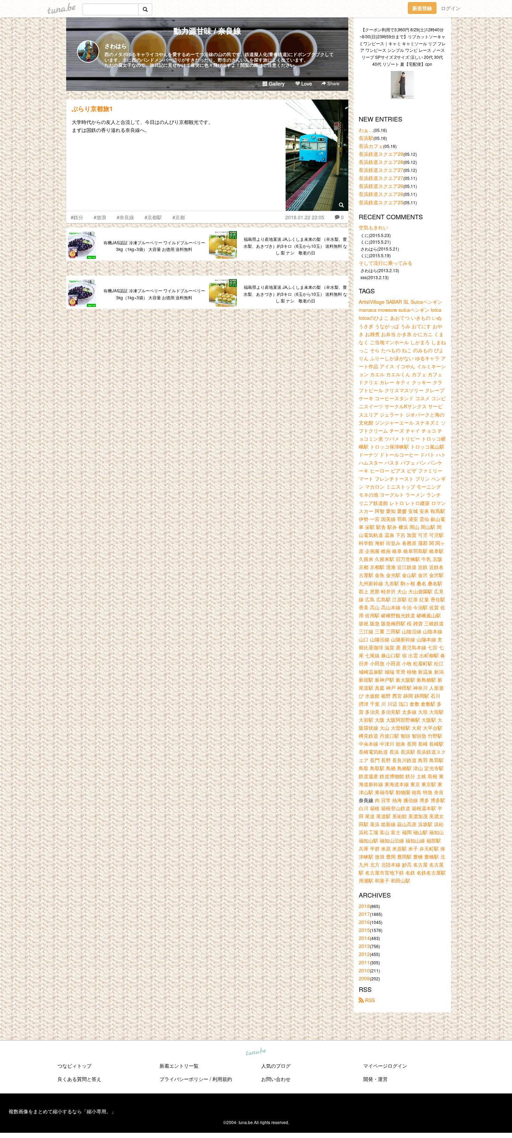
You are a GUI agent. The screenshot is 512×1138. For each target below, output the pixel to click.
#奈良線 (125, 217)
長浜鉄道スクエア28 (381, 161)
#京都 (178, 217)
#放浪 (100, 217)
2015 (364, 929)
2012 (364, 953)
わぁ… (366, 129)
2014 (364, 937)
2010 (364, 970)
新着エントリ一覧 (179, 1065)
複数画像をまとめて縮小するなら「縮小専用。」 (62, 1111)
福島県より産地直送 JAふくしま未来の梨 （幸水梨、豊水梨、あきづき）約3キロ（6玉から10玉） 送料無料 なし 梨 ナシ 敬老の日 (295, 246)
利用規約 (222, 1078)
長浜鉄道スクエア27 (381, 169)
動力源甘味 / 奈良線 (207, 30)
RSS (369, 1000)
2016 (364, 921)
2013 (364, 945)
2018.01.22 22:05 (304, 217)
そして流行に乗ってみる (385, 262)
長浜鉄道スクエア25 (381, 202)
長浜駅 (366, 137)
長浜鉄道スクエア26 (381, 185)
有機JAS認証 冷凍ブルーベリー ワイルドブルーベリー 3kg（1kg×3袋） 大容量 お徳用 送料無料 (154, 245)
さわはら (115, 46)
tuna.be (255, 1051)
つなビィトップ (74, 1065)
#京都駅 (153, 217)
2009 (364, 978)
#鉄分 (77, 217)
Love (306, 83)
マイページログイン (385, 1065)
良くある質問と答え (79, 1078)
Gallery (276, 83)
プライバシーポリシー (184, 1078)
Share (332, 83)
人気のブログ (275, 1065)
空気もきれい (373, 227)
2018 (364, 905)
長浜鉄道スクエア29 (381, 153)
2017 (364, 913)
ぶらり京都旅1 (92, 108)
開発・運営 (375, 1078)
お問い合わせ (275, 1078)
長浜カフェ (371, 145)
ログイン (450, 8)
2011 (364, 962)
